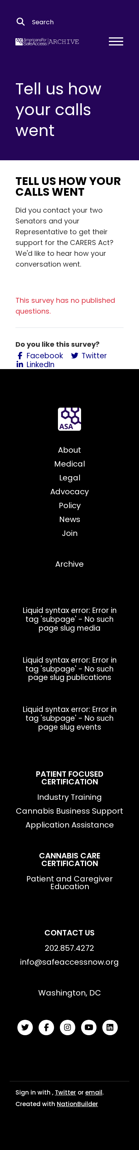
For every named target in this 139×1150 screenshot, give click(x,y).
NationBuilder (77, 1104)
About (69, 450)
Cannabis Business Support (69, 811)
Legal (69, 478)
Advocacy (69, 491)
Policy (70, 505)
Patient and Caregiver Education (69, 882)
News (69, 519)
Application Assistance (69, 825)
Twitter (93, 356)
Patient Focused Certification (69, 778)
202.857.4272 (69, 948)
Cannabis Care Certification (69, 859)
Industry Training (69, 797)
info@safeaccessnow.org (69, 962)
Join (70, 533)
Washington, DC (69, 993)
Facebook (44, 356)
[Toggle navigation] (116, 41)
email (93, 1092)
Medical (69, 464)
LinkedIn (39, 365)
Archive (69, 564)
